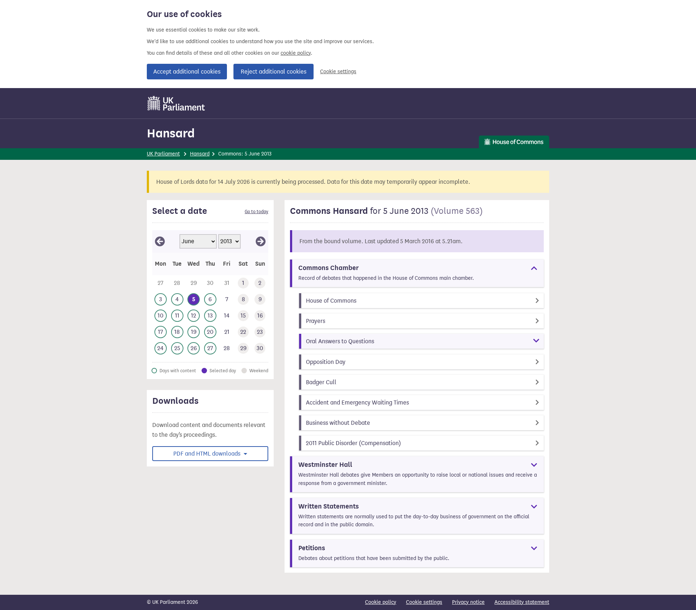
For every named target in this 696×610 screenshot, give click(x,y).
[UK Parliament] (176, 103)
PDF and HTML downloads (207, 453)
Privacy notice (468, 602)
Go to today (256, 211)
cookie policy (296, 53)
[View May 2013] (160, 241)
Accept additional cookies (186, 71)
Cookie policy (380, 602)
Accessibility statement (521, 602)
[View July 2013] (260, 241)
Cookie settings (338, 72)
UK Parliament (163, 154)
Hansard (171, 133)
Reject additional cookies (273, 71)
